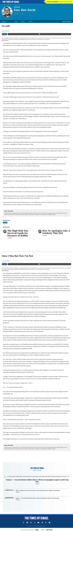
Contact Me (30, 21)
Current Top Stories (37, 470)
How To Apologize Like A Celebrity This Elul (56, 232)
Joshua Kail (9, 237)
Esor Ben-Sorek (25, 10)
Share (5, 34)
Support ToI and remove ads (65, 1)
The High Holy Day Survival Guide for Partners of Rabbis (17, 233)
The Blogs (17, 7)
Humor (5, 222)
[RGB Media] (38, 529)
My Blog (15, 21)
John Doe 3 (18, 492)
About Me (23, 21)
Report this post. (5, 40)
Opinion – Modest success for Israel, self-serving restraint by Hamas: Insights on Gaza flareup (38, 490)
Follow (16, 13)
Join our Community (53, 2)
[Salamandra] (49, 529)
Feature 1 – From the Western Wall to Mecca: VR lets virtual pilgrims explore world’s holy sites (37, 481)
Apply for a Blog (66, 21)
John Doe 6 (37, 483)
